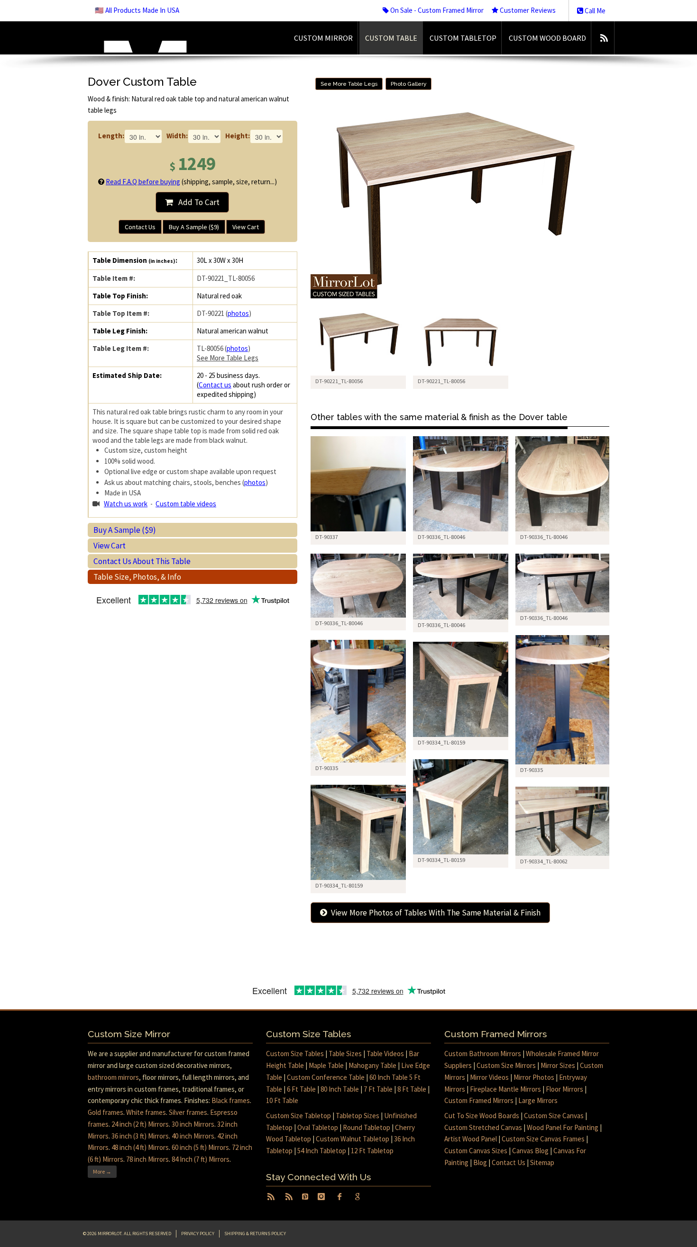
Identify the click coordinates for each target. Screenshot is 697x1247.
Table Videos (385, 1053)
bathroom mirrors (113, 1077)
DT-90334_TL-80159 (441, 742)
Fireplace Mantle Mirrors (505, 1089)
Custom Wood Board (547, 38)
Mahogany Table (372, 1065)
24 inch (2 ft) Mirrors (140, 1124)
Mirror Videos (489, 1077)
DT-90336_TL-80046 (441, 536)
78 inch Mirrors (147, 1159)
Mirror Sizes (558, 1065)
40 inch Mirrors (193, 1135)
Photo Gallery (408, 84)
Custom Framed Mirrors (479, 1100)
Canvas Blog (530, 1150)
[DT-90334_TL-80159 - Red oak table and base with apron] (460, 689)
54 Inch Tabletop (321, 1150)
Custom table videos (186, 503)
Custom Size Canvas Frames (543, 1138)
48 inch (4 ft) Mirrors (140, 1147)
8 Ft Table (411, 1089)
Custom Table (391, 38)
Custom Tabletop (463, 38)
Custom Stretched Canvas (483, 1127)
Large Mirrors (538, 1100)
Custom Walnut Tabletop (352, 1138)
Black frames (230, 1100)
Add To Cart (196, 202)
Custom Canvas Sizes (475, 1150)
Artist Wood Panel (470, 1138)
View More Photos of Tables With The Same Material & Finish (434, 912)
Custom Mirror (323, 38)
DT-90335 (531, 769)
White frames (146, 1112)
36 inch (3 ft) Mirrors (140, 1135)
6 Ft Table (301, 1089)
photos (238, 313)
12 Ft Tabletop (372, 1150)
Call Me (594, 10)
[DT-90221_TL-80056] (358, 342)
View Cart (245, 227)
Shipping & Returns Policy (255, 1233)
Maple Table (326, 1065)
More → (102, 1171)
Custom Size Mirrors (506, 1065)
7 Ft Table (378, 1089)
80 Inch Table (340, 1089)
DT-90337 (326, 536)
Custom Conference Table (326, 1077)
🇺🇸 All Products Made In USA (137, 10)
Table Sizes (345, 1053)
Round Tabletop (366, 1127)
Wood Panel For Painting (562, 1127)
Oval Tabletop (317, 1127)
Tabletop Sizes (357, 1115)
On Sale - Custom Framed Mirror (436, 10)
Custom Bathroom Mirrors (482, 1053)
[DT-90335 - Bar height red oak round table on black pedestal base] (563, 699)
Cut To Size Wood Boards (481, 1115)
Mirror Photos (534, 1077)
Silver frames (188, 1112)
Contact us (215, 384)
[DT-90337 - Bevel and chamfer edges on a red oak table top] (358, 483)
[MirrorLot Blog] (604, 37)
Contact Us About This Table (142, 561)
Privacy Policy (197, 1233)
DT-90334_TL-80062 (544, 861)
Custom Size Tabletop (298, 1115)
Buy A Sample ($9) (194, 227)
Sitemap (542, 1162)
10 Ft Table (282, 1100)
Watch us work (125, 503)
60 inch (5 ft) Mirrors (200, 1147)
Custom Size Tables (295, 1053)
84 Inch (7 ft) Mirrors (200, 1159)
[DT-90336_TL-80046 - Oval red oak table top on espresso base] (460, 483)
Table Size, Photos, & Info (137, 577)
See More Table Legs (227, 357)
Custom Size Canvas (554, 1115)
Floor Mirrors (564, 1089)
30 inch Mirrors (193, 1124)
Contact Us (140, 227)
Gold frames (105, 1112)
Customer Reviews (527, 10)
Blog (480, 1162)
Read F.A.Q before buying (143, 181)
